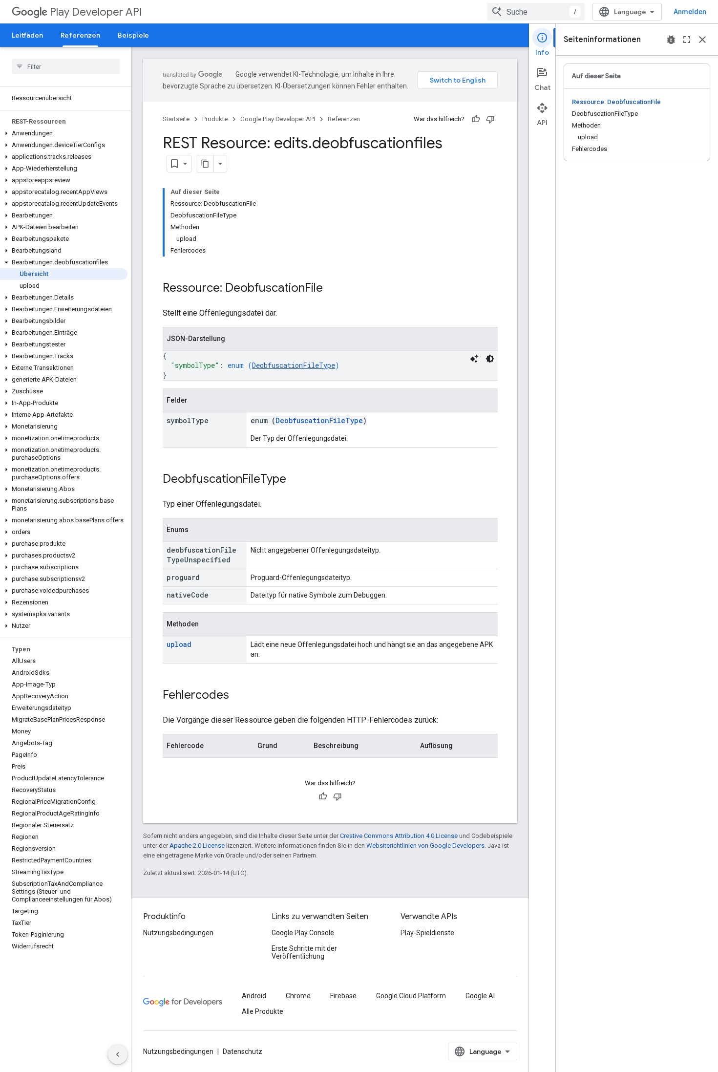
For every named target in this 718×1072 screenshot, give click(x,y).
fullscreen (687, 39)
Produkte (215, 119)
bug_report (671, 39)
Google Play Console (303, 933)
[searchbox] (66, 66)
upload (179, 644)
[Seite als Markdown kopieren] (205, 163)
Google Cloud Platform (411, 996)
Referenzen (80, 35)
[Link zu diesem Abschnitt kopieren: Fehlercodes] (239, 696)
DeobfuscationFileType (293, 365)
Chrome (298, 996)
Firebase (343, 996)
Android (254, 996)
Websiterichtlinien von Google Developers (425, 845)
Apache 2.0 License (197, 845)
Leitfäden (27, 35)
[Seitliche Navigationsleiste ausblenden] (117, 1054)
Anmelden (690, 12)
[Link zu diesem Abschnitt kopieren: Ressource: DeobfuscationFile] (332, 289)
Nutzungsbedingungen (178, 933)
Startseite (176, 119)
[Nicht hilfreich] (490, 119)
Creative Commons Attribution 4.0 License (399, 835)
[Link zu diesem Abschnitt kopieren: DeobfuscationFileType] (296, 480)
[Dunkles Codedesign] (490, 358)
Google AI (480, 996)
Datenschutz (242, 1051)
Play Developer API (96, 12)
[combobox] (536, 12)
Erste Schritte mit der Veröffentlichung (304, 952)
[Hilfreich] (475, 119)
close (702, 39)
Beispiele (133, 35)
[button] (63, 133)
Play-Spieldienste (427, 933)
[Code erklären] (474, 358)
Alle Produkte (262, 1011)
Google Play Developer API (277, 119)
